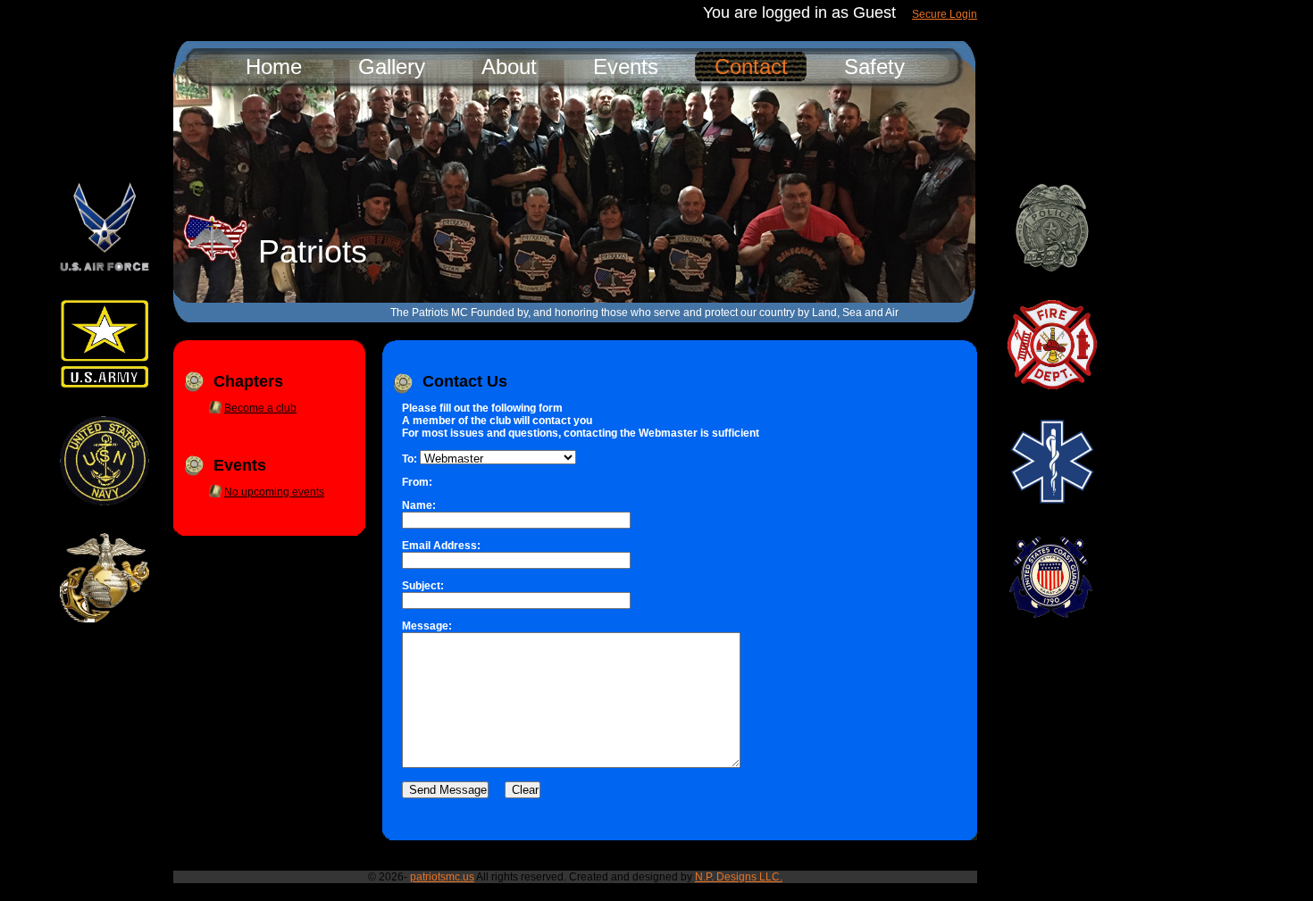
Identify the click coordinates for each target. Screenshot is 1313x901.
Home (274, 66)
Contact (751, 66)
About (509, 66)
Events (625, 66)
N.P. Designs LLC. (738, 877)
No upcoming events (274, 492)
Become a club (260, 408)
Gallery (391, 66)
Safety (874, 66)
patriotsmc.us (442, 877)
